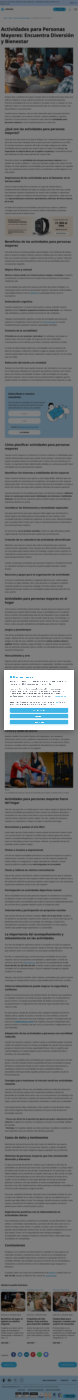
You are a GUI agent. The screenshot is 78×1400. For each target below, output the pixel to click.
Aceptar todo (39, 722)
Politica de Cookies (59, 696)
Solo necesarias (39, 710)
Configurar (39, 716)
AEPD (56, 702)
